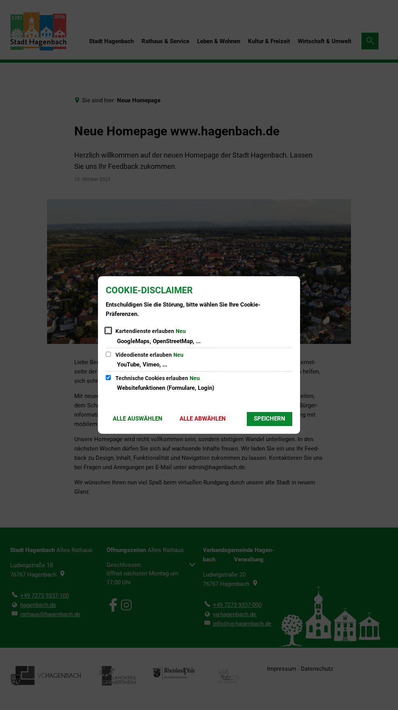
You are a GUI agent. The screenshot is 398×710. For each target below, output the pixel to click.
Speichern (269, 418)
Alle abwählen (203, 418)
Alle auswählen (137, 418)
